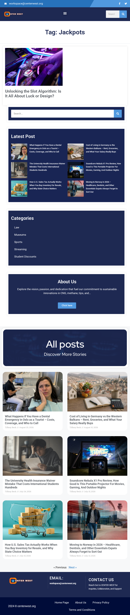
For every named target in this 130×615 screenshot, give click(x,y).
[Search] (123, 14)
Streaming (20, 249)
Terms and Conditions (82, 609)
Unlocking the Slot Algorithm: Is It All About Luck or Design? (33, 93)
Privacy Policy (101, 602)
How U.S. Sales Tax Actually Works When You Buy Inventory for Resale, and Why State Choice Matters (45, 185)
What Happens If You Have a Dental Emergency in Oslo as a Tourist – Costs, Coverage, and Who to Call (45, 148)
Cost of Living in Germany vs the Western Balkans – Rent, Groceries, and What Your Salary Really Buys (102, 148)
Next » (73, 567)
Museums (20, 234)
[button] (65, 13)
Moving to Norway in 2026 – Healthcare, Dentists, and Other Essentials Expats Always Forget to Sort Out (95, 548)
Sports (18, 242)
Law (16, 227)
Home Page (62, 602)
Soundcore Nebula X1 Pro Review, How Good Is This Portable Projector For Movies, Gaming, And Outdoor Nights (103, 166)
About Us (80, 602)
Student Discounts (25, 256)
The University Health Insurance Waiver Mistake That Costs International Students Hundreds (47, 166)
